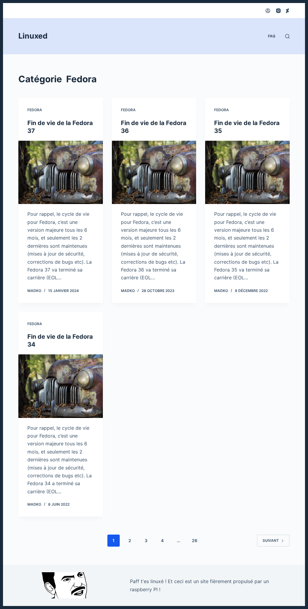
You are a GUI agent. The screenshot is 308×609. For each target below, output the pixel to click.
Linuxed (33, 35)
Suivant (271, 540)
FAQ (271, 36)
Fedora (34, 110)
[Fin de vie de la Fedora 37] (60, 172)
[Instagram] (278, 10)
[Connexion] (268, 10)
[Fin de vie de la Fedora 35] (247, 172)
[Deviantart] (287, 10)
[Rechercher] (287, 36)
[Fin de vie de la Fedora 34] (60, 386)
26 (194, 540)
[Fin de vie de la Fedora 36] (154, 172)
